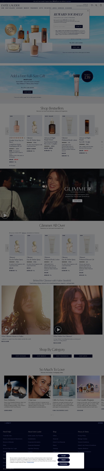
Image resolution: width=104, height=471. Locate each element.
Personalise (63, 464)
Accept (64, 455)
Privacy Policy (30, 462)
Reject (64, 460)
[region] (45, 461)
